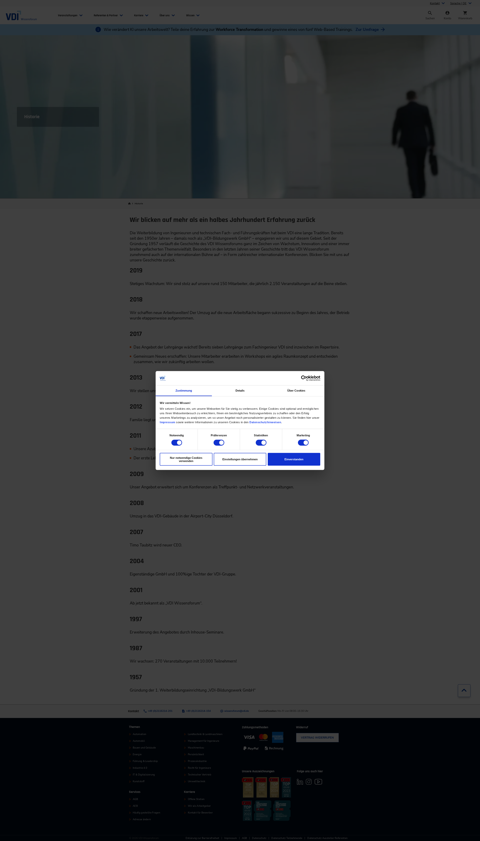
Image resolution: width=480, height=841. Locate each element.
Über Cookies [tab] (296, 390)
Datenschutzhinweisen (265, 422)
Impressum (167, 422)
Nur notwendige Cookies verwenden (186, 459)
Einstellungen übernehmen (240, 459)
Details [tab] (240, 390)
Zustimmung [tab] (184, 390)
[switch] (219, 443)
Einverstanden (293, 459)
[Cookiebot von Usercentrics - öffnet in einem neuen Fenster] (303, 378)
